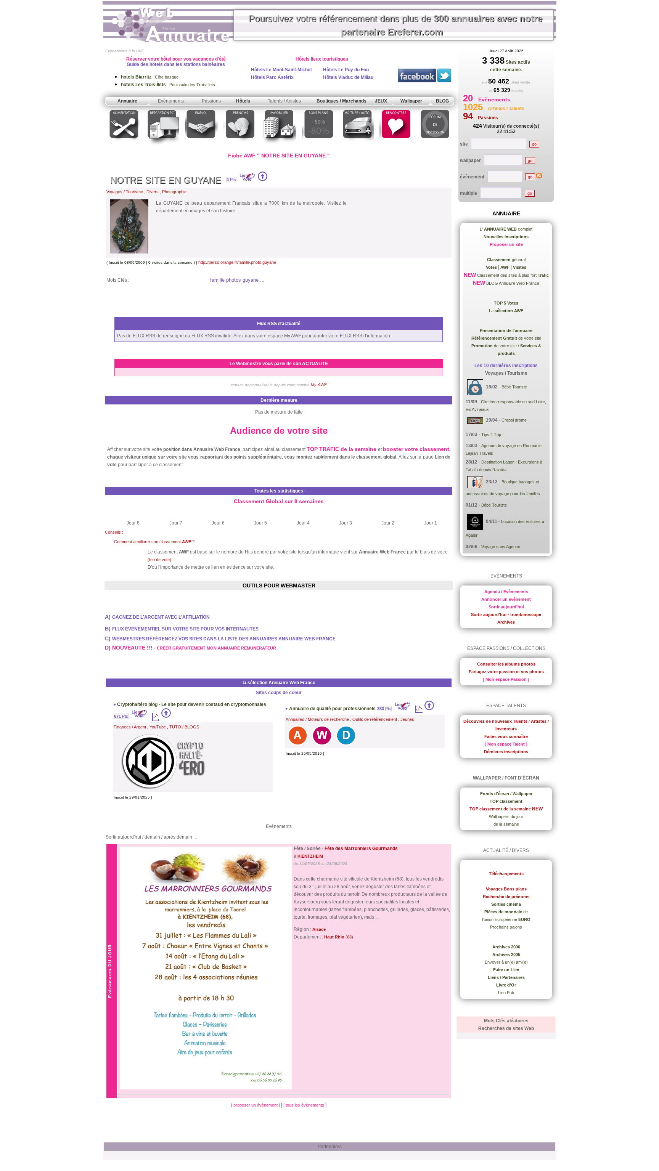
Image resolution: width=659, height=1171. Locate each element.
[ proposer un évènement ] (256, 1105)
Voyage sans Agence (500, 546)
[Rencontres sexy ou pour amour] (395, 146)
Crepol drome (514, 420)
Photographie (174, 191)
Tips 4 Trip (491, 434)
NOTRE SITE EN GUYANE (165, 180)
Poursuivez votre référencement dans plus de (395, 25)
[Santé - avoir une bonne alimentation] (124, 146)
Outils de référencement (374, 719)
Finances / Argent (130, 727)
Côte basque (149, 77)
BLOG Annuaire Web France (512, 283)
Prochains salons (506, 927)
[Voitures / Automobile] (357, 146)
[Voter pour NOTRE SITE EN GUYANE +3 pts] (262, 179)
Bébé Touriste (514, 387)
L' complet (506, 229)
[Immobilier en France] (279, 146)
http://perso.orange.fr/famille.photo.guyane (237, 262)
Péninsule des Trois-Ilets (168, 84)
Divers (152, 191)
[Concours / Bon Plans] (318, 146)
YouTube (157, 727)
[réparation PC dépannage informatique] (162, 146)
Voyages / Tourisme (124, 191)
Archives (506, 622)
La (506, 310)
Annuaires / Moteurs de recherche (317, 719)
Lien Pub (506, 992)
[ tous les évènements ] (304, 1105)
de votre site (506, 338)
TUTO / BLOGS (184, 727)
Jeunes (407, 719)
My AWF (319, 384)
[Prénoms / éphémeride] (239, 146)
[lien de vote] (159, 559)
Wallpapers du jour (506, 816)
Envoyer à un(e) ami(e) (506, 962)
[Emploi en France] (201, 146)
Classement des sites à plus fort (512, 275)
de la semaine (506, 824)
